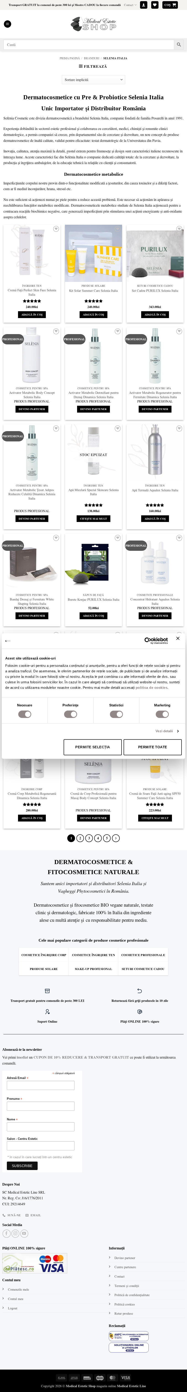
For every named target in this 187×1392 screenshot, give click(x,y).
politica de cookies (152, 687)
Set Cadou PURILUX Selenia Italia (155, 291)
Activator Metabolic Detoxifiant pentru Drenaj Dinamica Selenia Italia (93, 395)
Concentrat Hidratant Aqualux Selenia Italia (155, 601)
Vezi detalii (164, 731)
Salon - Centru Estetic (22, 1139)
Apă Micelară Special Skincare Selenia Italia (93, 492)
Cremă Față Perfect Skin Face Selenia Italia (32, 292)
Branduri (91, 58)
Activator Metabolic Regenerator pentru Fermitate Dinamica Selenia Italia (155, 395)
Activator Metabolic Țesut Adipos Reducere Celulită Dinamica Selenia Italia (31, 494)
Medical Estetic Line (131, 1386)
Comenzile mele (18, 1289)
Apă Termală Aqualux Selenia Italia (155, 490)
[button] (143, 5)
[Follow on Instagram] (15, 1234)
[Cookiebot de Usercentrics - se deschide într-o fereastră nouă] (148, 641)
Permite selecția (92, 747)
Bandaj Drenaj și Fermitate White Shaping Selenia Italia (32, 601)
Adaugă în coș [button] (32, 314)
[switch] (70, 714)
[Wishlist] (154, 5)
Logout (12, 1308)
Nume (12, 1120)
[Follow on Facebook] (6, 1234)
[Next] (116, 838)
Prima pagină (70, 58)
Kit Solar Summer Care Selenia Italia (93, 291)
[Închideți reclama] (179, 641)
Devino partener (124, 1258)
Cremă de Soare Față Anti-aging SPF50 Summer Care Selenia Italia (155, 796)
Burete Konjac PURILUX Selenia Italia (93, 599)
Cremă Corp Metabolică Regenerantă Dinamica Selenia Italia (32, 796)
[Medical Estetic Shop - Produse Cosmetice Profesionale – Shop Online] (93, 24)
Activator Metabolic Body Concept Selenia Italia (32, 395)
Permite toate (152, 747)
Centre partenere (125, 1267)
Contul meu (15, 1299)
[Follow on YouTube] (24, 1234)
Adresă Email (17, 1078)
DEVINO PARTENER (32, 409)
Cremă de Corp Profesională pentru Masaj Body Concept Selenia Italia (93, 796)
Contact (128, 5)
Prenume (14, 1099)
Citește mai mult (93, 519)
